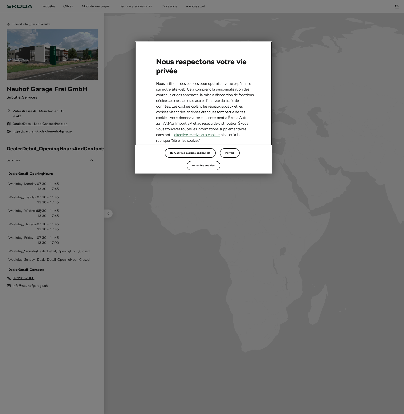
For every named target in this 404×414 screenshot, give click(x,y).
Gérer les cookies (203, 165)
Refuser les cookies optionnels (190, 152)
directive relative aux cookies (197, 134)
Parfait (229, 152)
